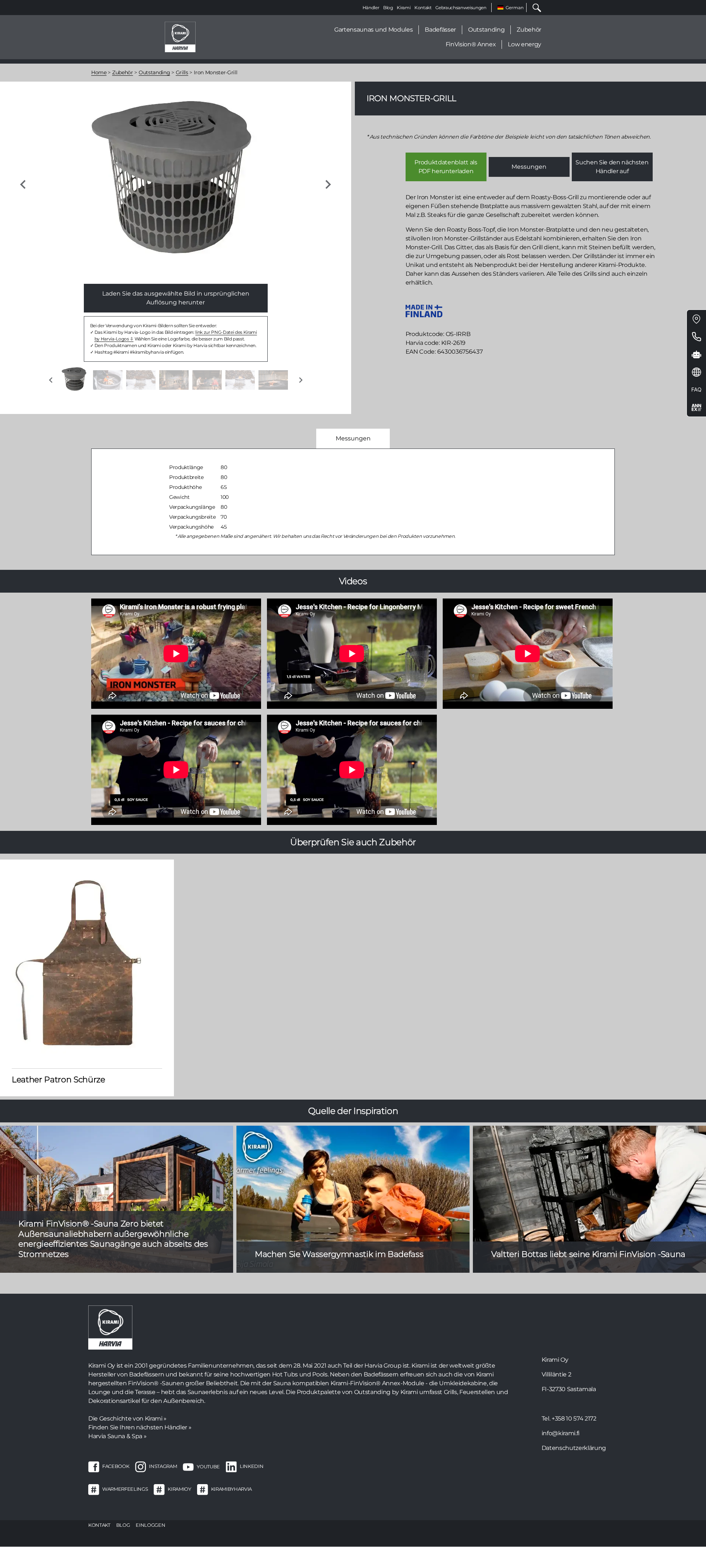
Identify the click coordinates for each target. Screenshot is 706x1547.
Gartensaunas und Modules (373, 29)
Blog (388, 7)
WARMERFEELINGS (125, 1489)
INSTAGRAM (163, 1466)
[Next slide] (328, 184)
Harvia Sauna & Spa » (117, 1436)
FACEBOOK (115, 1466)
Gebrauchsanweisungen (460, 7)
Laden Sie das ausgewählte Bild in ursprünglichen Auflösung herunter (175, 298)
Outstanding (486, 29)
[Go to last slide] (23, 184)
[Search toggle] (534, 7)
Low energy (524, 44)
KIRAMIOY (179, 1489)
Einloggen (150, 1525)
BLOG (123, 1525)
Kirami (403, 7)
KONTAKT (99, 1525)
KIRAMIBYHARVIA (231, 1489)
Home (99, 72)
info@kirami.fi (561, 1433)
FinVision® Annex (471, 44)
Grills (182, 72)
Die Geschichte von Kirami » (127, 1418)
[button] (74, 380)
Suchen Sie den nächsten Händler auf (611, 167)
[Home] (180, 36)
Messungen (528, 166)
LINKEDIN (251, 1466)
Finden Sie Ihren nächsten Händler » (139, 1427)
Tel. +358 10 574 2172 (569, 1418)
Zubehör (529, 29)
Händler (371, 7)
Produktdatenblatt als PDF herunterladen (445, 167)
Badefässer (440, 29)
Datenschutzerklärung (574, 1447)
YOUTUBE (208, 1466)
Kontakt (423, 7)
